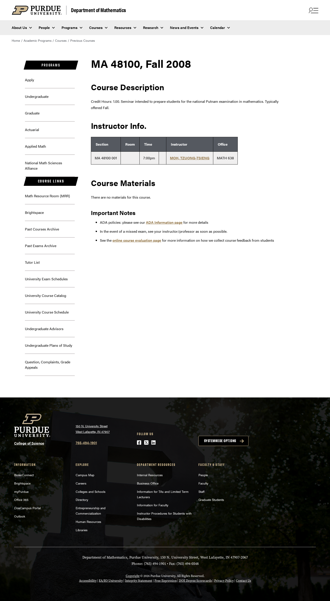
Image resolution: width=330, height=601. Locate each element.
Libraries (82, 530)
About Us (19, 27)
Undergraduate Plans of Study (48, 345)
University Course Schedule (47, 312)
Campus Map (85, 475)
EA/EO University (111, 581)
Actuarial (32, 129)
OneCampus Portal (27, 508)
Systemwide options (220, 441)
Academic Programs (38, 40)
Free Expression (165, 581)
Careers (81, 483)
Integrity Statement (138, 581)
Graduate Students (211, 499)
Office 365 (21, 499)
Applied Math (35, 146)
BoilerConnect (24, 475)
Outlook (19, 516)
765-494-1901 (86, 442)
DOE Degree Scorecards (195, 581)
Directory (82, 499)
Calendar (217, 27)
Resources (122, 27)
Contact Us (243, 581)
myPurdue (21, 491)
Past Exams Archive (40, 245)
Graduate (32, 113)
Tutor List (32, 262)
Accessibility (88, 581)
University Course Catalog (45, 295)
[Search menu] (313, 10)
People (44, 27)
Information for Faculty (152, 505)
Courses (96, 27)
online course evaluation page (136, 240)
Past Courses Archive (42, 229)
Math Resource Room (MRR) (47, 195)
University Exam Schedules (46, 278)
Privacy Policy (224, 581)
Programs (69, 27)
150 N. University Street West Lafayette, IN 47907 (93, 429)
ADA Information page (164, 222)
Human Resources (88, 521)
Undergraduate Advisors (44, 328)
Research (150, 27)
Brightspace (34, 212)
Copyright (133, 576)
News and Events (184, 27)
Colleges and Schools (91, 491)
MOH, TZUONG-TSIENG (189, 157)
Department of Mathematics (98, 10)
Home (16, 40)
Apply (29, 79)
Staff (201, 491)
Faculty (203, 483)
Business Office (147, 483)
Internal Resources (150, 475)
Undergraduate (36, 96)
